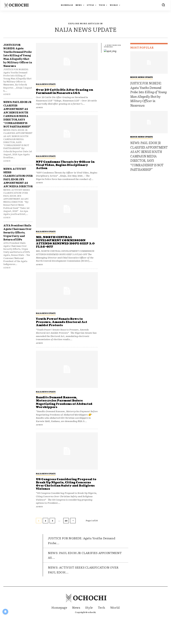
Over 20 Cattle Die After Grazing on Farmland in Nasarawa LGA (64, 91)
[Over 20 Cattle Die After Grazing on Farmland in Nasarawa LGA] (67, 61)
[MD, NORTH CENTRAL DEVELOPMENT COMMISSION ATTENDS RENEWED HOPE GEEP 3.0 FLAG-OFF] (67, 208)
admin (7, 94)
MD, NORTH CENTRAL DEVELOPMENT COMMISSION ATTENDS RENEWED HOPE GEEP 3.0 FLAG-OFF (65, 242)
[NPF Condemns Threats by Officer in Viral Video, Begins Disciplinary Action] (67, 133)
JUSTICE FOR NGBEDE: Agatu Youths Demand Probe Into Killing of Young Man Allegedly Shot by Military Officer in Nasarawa (17, 55)
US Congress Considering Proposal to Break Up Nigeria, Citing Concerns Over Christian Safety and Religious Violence (66, 484)
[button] (163, 5)
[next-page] (73, 520)
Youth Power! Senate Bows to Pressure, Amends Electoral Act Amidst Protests (61, 322)
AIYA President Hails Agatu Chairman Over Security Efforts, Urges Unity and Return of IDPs (17, 232)
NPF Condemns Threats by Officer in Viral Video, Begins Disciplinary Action (65, 165)
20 (66, 520)
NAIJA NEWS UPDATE (46, 84)
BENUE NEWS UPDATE (141, 77)
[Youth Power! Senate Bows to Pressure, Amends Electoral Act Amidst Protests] (67, 290)
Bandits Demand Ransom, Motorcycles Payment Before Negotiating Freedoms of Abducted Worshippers (64, 402)
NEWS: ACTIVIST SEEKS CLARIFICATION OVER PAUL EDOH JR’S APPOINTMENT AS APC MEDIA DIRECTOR (18, 177)
